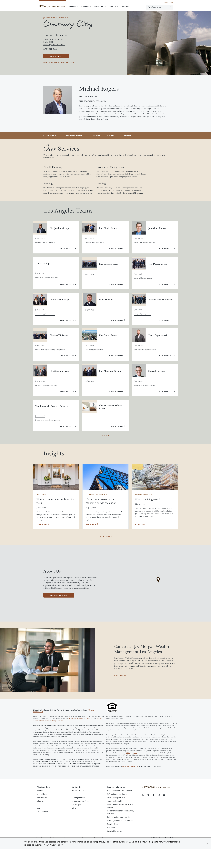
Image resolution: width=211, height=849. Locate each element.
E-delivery (111, 828)
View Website (67, 249)
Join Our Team (42, 812)
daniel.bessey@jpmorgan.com (45, 314)
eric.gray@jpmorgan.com (142, 314)
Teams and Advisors (74, 135)
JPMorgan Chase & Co (80, 801)
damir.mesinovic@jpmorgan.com (46, 277)
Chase (74, 808)
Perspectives (99, 6)
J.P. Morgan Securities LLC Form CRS (80, 718)
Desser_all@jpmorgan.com (143, 278)
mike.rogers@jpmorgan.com (92, 101)
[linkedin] (144, 795)
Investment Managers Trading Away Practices (120, 812)
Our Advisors (42, 794)
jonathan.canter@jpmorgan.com (145, 242)
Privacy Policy (56, 844)
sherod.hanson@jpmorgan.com (144, 385)
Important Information (130, 766)
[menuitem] (86, 7)
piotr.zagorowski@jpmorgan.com (145, 349)
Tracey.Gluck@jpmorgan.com (94, 242)
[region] (158, 583)
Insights (96, 135)
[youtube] (164, 795)
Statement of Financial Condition (119, 791)
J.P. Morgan (76, 805)
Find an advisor (59, 595)
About (112, 135)
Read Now (41, 524)
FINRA (128, 753)
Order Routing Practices (116, 798)
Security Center (113, 824)
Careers (166, 2)
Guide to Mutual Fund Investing (118, 817)
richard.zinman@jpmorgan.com (46, 385)
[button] (207, 843)
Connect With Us (78, 791)
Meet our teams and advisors (59, 62)
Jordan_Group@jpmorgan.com (45, 242)
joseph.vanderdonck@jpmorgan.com (47, 420)
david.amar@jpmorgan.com (94, 349)
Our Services (51, 135)
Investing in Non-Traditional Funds (120, 820)
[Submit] (168, 7)
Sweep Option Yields (114, 801)
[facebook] (155, 795)
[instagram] (160, 795)
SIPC (135, 753)
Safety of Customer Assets (117, 794)
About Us (112, 6)
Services (72, 6)
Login (171, 2)
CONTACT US (56, 56)
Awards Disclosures (114, 831)
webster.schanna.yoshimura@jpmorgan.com (50, 349)
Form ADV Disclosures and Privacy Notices (120, 806)
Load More (104, 537)
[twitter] (150, 795)
